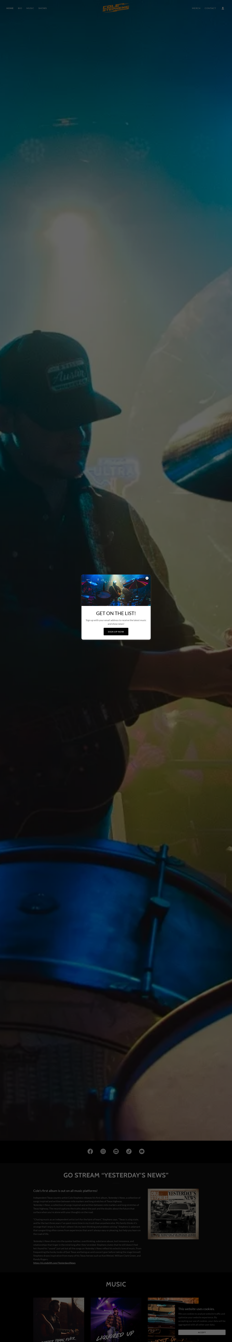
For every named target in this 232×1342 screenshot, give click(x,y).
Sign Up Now (116, 631)
